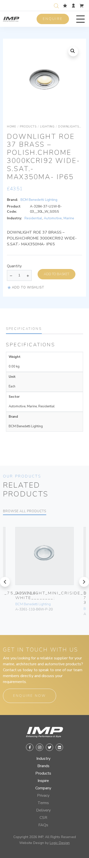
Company (43, 788)
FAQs (43, 825)
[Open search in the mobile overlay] (57, 5)
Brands (43, 766)
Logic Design (60, 843)
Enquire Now (29, 695)
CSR (43, 817)
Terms (43, 803)
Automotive (53, 218)
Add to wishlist (28, 287)
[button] (80, 19)
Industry (43, 758)
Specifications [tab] (24, 329)
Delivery (43, 810)
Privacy (43, 795)
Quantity (14, 266)
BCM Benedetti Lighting (39, 199)
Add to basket (56, 274)
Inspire (43, 780)
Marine (69, 218)
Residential (33, 218)
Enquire (53, 18)
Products (43, 773)
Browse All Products (24, 511)
